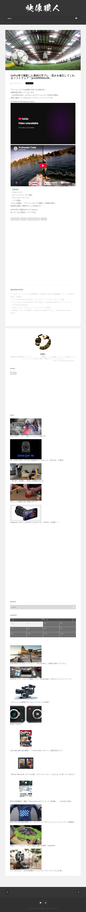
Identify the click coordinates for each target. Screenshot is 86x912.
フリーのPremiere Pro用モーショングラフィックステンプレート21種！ (39, 299)
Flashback (15, 219)
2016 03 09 (17, 83)
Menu (9, 18)
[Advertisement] (28, 236)
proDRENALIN (33, 219)
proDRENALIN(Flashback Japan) (23, 101)
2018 (43, 619)
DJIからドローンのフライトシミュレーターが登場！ (32, 307)
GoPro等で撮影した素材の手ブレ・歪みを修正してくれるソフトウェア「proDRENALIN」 (43, 77)
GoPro (23, 219)
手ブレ (43, 219)
